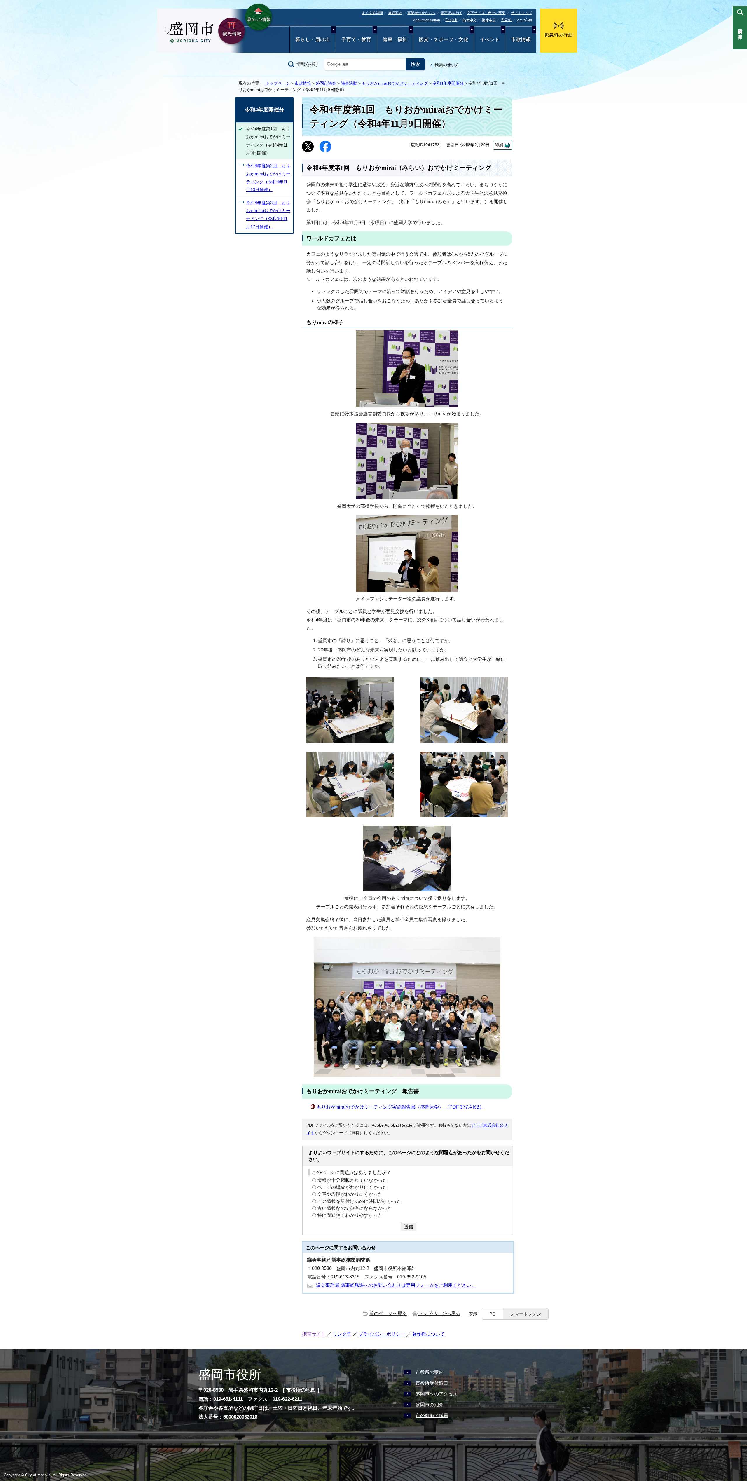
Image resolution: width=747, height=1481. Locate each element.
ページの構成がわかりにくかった (352, 1187)
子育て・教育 (356, 39)
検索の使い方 (447, 64)
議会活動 (349, 83)
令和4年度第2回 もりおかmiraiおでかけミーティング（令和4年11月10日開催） (268, 177)
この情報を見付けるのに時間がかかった (359, 1201)
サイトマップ (521, 13)
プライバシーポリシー (381, 1334)
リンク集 (342, 1334)
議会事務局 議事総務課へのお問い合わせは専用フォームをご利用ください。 (396, 1285)
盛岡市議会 (326, 83)
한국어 (506, 20)
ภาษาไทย (524, 20)
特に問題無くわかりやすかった (350, 1215)
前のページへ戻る (388, 1313)
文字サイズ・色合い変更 (486, 13)
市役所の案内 (430, 1372)
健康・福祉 (395, 39)
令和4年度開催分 (448, 83)
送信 (408, 1226)
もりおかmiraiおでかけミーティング (395, 83)
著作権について (428, 1334)
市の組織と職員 (432, 1415)
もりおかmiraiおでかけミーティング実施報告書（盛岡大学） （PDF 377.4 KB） (400, 1106)
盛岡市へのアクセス (437, 1393)
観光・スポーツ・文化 (443, 39)
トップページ (278, 83)
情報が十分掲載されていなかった (352, 1180)
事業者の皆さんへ (421, 13)
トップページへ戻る (439, 1313)
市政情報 (521, 39)
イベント (490, 39)
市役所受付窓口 (432, 1383)
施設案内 (395, 13)
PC (492, 1313)
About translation (426, 20)
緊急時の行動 (558, 34)
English (451, 20)
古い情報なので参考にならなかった (354, 1208)
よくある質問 (372, 13)
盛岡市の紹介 (430, 1404)
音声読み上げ (451, 13)
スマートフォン (525, 1313)
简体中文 (469, 20)
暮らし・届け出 (312, 39)
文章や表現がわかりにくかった (350, 1194)
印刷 (499, 145)
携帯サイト (314, 1334)
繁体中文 (489, 20)
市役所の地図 (301, 1390)
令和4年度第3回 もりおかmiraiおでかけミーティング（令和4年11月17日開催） (268, 214)
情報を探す (308, 64)
